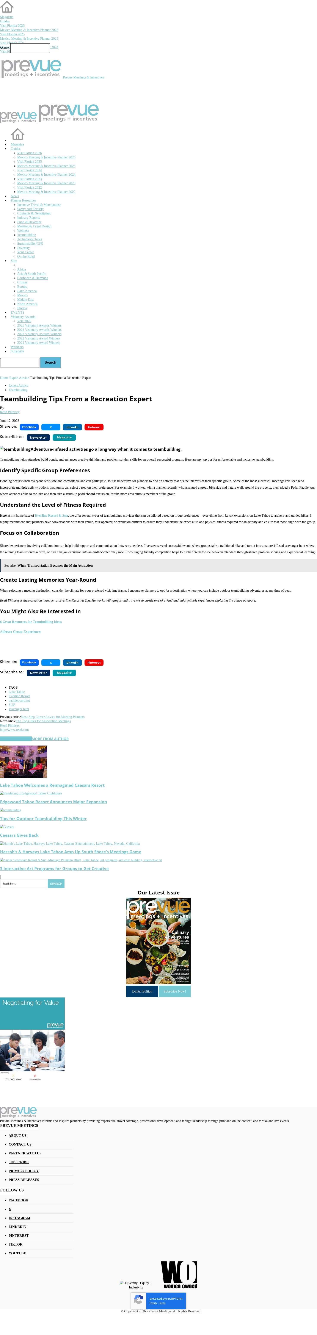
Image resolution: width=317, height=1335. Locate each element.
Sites (14, 261)
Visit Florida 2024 (12, 43)
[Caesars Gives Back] (7, 827)
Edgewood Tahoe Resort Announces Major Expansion (53, 801)
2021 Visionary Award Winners (38, 342)
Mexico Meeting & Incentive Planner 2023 (46, 183)
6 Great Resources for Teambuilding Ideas (31, 622)
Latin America (27, 291)
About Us (18, 1135)
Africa (21, 269)
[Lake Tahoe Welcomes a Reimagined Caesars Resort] (23, 776)
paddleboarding (19, 700)
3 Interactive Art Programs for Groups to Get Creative (54, 868)
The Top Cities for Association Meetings (43, 721)
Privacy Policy (24, 1171)
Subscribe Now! (175, 991)
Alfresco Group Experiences (20, 631)
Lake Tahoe (17, 692)
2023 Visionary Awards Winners (39, 334)
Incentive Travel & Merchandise (39, 204)
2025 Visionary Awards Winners (39, 325)
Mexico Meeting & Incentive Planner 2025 (29, 38)
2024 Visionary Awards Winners (39, 329)
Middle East (25, 299)
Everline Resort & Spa (51, 515)
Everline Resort (19, 696)
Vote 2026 (24, 321)
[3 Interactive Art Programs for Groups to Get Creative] (81, 860)
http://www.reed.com (14, 730)
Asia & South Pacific (31, 273)
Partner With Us (25, 1153)
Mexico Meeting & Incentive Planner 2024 (46, 174)
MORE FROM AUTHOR (50, 738)
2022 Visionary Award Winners (38, 338)
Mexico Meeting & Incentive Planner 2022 (46, 192)
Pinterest (19, 1235)
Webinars (17, 347)
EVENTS (17, 312)
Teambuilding (18, 390)
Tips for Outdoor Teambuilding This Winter (43, 818)
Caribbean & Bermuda (32, 278)
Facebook (18, 1200)
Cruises (22, 282)
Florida (22, 308)
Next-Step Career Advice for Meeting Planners (53, 717)
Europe (22, 286)
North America (27, 304)
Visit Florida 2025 (12, 34)
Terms (162, 1303)
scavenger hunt (19, 709)
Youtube (17, 1253)
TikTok (15, 1244)
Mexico (22, 295)
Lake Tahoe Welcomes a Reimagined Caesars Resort (52, 785)
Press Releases (24, 1180)
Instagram (19, 1218)
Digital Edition (142, 991)
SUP (12, 705)
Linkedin (17, 1227)
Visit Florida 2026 (12, 25)
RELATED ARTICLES (16, 738)
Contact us (20, 1144)
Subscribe (17, 351)
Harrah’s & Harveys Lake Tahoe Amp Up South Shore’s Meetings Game (70, 851)
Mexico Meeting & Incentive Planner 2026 (29, 30)
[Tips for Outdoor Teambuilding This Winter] (10, 810)
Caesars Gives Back (19, 835)
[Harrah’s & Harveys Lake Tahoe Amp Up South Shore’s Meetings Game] (70, 843)
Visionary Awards (23, 317)
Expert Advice (18, 385)
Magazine (6, 17)
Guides (5, 21)
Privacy (153, 1303)
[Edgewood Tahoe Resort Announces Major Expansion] (31, 793)
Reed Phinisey (10, 412)
